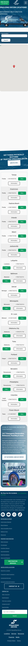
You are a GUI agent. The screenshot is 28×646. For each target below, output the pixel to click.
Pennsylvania (7, 372)
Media (17, 637)
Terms (19, 640)
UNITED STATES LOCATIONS (7, 567)
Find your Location (6, 601)
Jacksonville (14, 246)
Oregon (4, 358)
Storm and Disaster (5, 558)
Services (13, 633)
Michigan (4, 290)
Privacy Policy (11, 640)
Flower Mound (14, 410)
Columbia (14, 395)
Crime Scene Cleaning (6, 522)
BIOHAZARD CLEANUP (6, 519)
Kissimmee (14, 189)
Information (14, 183)
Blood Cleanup (4, 525)
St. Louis (14, 314)
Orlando (14, 218)
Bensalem (14, 369)
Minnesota (7, 304)
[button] (14, 66)
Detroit (14, 287)
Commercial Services (6, 578)
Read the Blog (5, 607)
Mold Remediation (5, 554)
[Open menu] (26, 3)
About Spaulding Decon (6, 528)
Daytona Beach (14, 203)
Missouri (4, 318)
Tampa (14, 175)
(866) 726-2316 (19, 510)
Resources (3, 535)
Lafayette (14, 260)
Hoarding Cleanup (5, 548)
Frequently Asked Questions (7, 574)
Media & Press (4, 531)
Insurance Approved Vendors (8, 582)
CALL (22, 179)
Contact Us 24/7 (6, 604)
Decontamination (5, 551)
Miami (14, 232)
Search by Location (5, 570)
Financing (11, 637)
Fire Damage (4, 545)
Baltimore (14, 274)
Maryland (6, 277)
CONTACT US (5, 591)
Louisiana (6, 264)
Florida (4, 178)
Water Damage (4, 542)
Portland (14, 354)
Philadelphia (14, 382)
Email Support (5, 597)
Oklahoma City (14, 328)
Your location (4, 33)
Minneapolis (14, 301)
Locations (7, 633)
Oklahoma (7, 332)
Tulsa (14, 341)
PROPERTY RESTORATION (7, 538)
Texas (3, 414)
